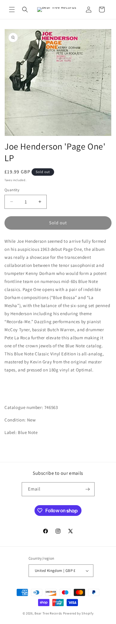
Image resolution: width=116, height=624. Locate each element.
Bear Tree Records (48, 613)
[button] (11, 9)
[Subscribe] (87, 489)
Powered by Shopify (78, 613)
